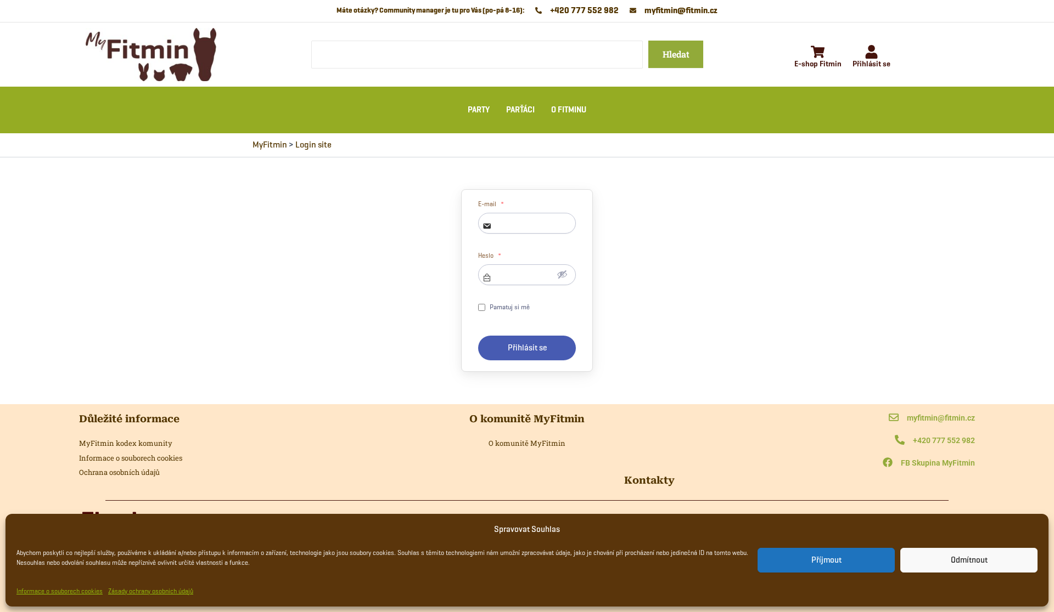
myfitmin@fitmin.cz (941, 417)
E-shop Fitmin (818, 64)
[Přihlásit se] (871, 53)
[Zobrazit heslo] (562, 274)
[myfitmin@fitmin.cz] (894, 418)
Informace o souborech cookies (59, 591)
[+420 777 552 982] (900, 440)
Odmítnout (969, 560)
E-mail (491, 204)
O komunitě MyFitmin (527, 443)
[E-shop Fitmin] (818, 53)
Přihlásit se (871, 64)
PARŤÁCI (520, 110)
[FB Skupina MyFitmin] (888, 463)
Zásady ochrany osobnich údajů (150, 591)
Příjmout (826, 560)
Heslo (489, 255)
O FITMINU (568, 110)
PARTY (479, 110)
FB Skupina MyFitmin (938, 462)
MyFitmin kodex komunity (125, 443)
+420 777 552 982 (944, 440)
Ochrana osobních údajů (119, 472)
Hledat (676, 54)
